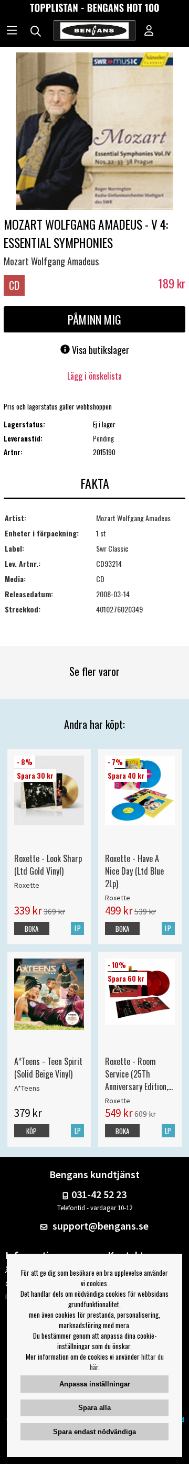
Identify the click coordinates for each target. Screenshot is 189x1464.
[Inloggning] (149, 31)
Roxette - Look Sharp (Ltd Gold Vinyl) (48, 864)
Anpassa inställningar (94, 1384)
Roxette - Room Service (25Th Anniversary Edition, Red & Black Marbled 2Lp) (139, 1074)
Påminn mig (94, 319)
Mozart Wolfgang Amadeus (51, 261)
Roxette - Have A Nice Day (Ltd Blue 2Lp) (134, 871)
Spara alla (94, 1408)
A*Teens (27, 1088)
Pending (103, 438)
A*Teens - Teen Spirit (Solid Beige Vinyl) (48, 1067)
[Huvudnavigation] (12, 31)
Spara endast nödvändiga (94, 1432)
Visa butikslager (99, 350)
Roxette (26, 885)
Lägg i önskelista (94, 376)
